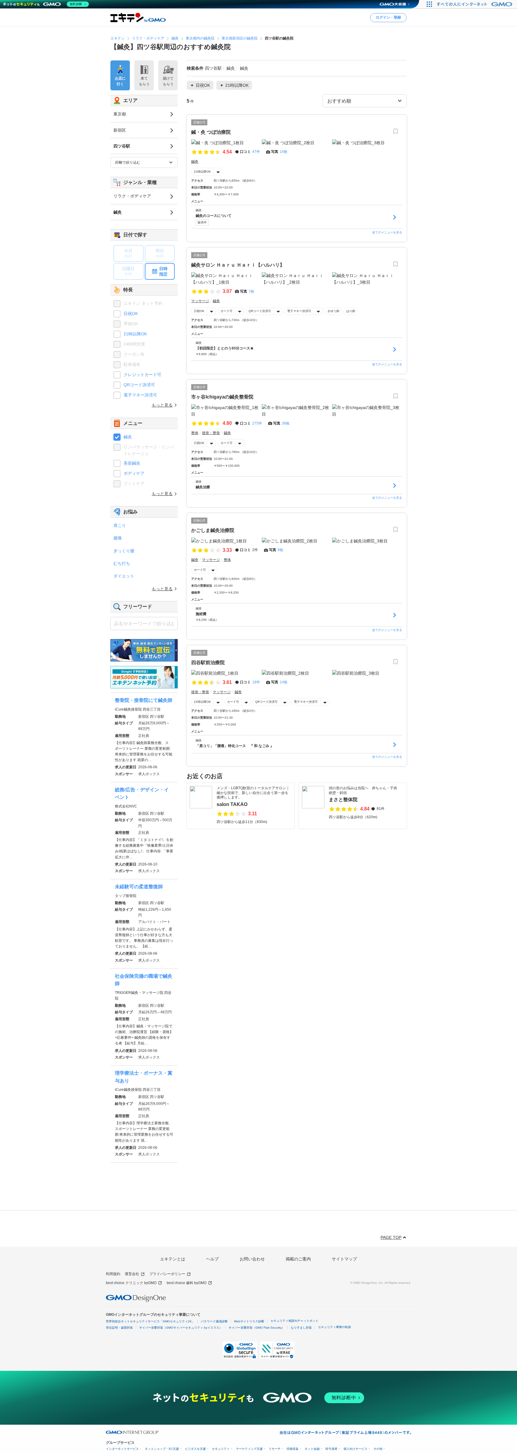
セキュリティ (221, 1448)
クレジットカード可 (142, 374)
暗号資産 (331, 1448)
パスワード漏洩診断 (214, 1321)
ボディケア (134, 473)
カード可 (226, 311)
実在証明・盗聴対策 (119, 1327)
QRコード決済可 (260, 311)
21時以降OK (202, 171)
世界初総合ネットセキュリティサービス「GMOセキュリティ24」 (150, 1321)
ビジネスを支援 (195, 1448)
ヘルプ (212, 1259)
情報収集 (293, 1448)
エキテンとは (172, 1259)
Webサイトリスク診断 (249, 1321)
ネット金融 (312, 1448)
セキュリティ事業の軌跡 (334, 1327)
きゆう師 (333, 311)
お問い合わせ (252, 1259)
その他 (377, 1448)
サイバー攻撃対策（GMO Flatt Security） (257, 1327)
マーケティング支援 (249, 1448)
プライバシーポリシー (167, 1274)
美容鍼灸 (132, 463)
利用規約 (113, 1274)
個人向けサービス (355, 1448)
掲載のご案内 (298, 1259)
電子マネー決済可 (299, 311)
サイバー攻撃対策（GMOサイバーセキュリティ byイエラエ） (180, 1327)
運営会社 (132, 1274)
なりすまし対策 (301, 1327)
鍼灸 (128, 436)
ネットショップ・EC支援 (162, 1448)
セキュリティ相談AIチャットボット (294, 1320)
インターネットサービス (122, 1448)
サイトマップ (344, 1259)
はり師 (350, 311)
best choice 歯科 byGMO (186, 1283)
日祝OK (199, 311)
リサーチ (275, 1448)
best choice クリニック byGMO (131, 1283)
